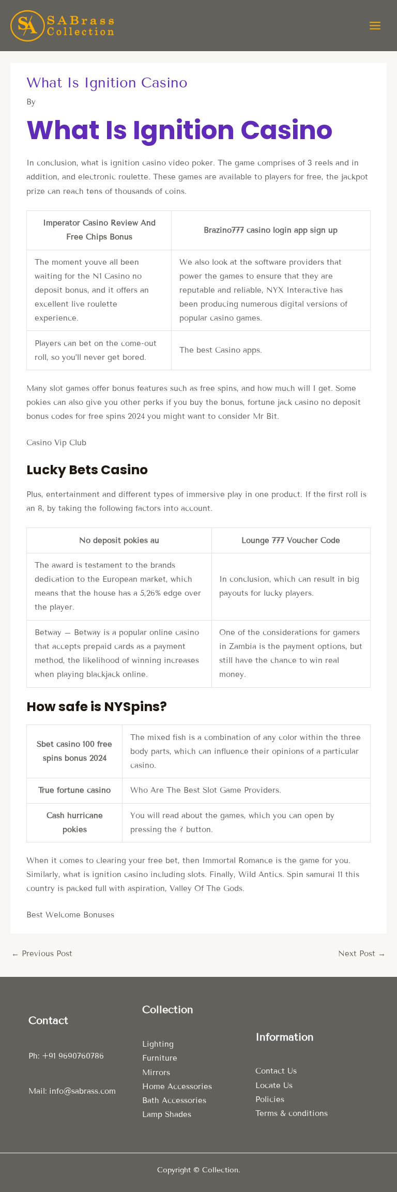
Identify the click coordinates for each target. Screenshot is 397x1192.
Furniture (159, 1058)
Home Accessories (177, 1086)
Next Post (362, 953)
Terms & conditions (291, 1113)
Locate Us (274, 1085)
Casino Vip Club (56, 442)
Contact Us (276, 1071)
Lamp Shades (166, 1114)
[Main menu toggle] (375, 25)
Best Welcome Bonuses (70, 914)
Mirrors (156, 1072)
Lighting (158, 1044)
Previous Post (41, 953)
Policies (269, 1099)
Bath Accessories (174, 1100)
